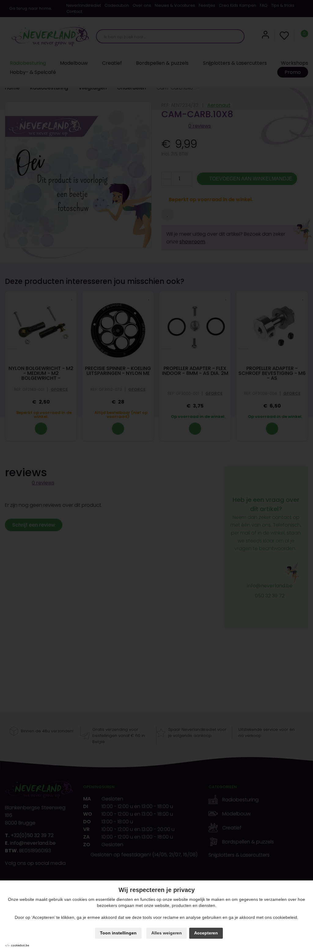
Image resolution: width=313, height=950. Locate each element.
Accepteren (206, 932)
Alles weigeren (166, 932)
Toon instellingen (118, 932)
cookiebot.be (20, 945)
